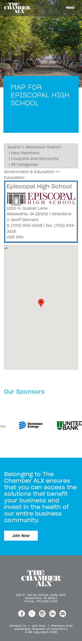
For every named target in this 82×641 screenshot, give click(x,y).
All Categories (24, 164)
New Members (25, 152)
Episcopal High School (39, 186)
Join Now (21, 535)
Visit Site (15, 237)
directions (61, 213)
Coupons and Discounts (35, 158)
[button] (41, 303)
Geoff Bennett (24, 219)
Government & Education (29, 171)
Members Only (62, 625)
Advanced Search (43, 147)
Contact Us (17, 625)
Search (15, 147)
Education (14, 177)
